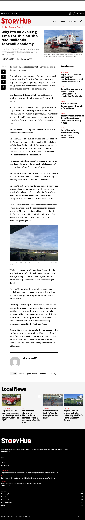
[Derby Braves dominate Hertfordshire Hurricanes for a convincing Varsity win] (32, 400)
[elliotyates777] (15, 362)
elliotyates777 (25, 59)
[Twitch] (82, 516)
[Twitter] (3, 77)
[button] (81, 21)
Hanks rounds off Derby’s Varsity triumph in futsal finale (71, 106)
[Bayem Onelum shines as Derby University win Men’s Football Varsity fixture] (74, 400)
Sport (62, 87)
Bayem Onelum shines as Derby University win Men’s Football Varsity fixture (73, 415)
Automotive (65, 72)
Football (5, 27)
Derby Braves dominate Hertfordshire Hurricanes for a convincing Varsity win (28, 478)
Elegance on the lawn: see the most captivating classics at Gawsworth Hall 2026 (11, 415)
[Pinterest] (3, 82)
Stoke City (52, 374)
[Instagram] (78, 516)
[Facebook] (3, 72)
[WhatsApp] (3, 87)
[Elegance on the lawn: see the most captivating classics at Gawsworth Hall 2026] (11, 400)
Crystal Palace (31, 374)
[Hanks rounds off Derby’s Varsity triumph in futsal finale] (53, 400)
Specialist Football (16, 27)
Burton (21, 374)
